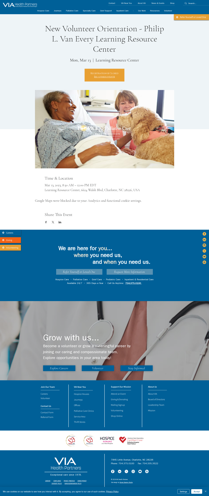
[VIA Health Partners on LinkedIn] (204, 239)
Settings (183, 491)
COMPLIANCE (57, 481)
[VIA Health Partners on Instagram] (204, 245)
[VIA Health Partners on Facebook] (204, 234)
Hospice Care (62, 280)
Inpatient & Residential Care (139, 280)
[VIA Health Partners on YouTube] (204, 256)
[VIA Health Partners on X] (204, 251)
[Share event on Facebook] (46, 222)
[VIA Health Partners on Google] (204, 262)
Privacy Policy (112, 491)
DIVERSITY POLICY (57, 484)
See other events (104, 76)
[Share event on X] (53, 222)
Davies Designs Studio (126, 482)
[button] (89, 11)
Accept (197, 491)
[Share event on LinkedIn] (60, 222)
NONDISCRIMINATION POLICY (73, 484)
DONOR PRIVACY (82, 481)
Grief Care (97, 280)
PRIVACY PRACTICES (69, 481)
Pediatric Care (113, 280)
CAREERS (47, 481)
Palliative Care (80, 280)
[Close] (205, 491)
